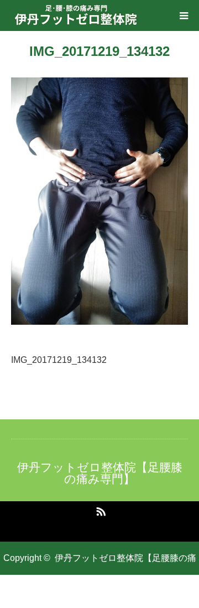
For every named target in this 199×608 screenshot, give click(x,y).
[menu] (183, 15)
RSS (99, 509)
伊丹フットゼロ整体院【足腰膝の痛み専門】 (99, 473)
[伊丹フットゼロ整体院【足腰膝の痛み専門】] (76, 15)
